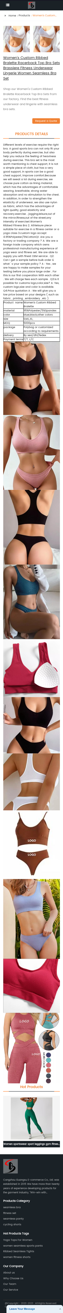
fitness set (9, 1213)
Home (12, 16)
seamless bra (12, 1207)
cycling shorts (12, 1224)
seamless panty (13, 1219)
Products (24, 15)
